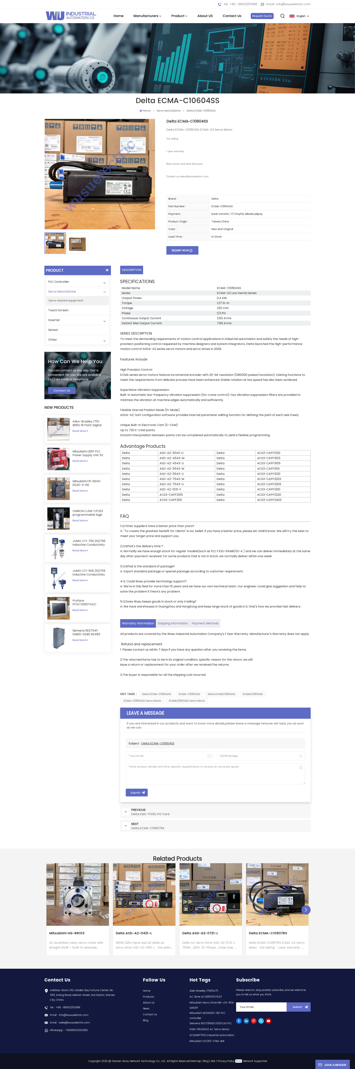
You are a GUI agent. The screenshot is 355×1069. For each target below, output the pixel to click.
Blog (145, 1020)
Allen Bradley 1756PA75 (204, 991)
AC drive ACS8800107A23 (206, 997)
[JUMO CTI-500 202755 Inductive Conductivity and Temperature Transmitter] (58, 578)
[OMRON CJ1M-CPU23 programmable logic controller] (58, 518)
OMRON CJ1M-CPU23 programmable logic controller (87, 513)
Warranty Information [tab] (138, 623)
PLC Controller (58, 282)
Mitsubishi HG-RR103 (66, 933)
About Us (148, 1003)
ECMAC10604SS (253, 694)
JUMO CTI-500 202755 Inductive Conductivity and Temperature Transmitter (88, 572)
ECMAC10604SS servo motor (187, 701)
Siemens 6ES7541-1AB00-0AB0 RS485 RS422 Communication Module (88, 632)
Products (148, 997)
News (146, 1008)
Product (178, 16)
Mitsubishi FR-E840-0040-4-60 (87, 483)
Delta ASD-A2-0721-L (200, 933)
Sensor (53, 330)
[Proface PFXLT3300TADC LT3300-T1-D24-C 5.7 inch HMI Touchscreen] (58, 608)
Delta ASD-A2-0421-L (134, 933)
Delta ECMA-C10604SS (156, 694)
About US (205, 16)
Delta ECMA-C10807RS (268, 933)
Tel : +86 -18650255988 (65, 1007)
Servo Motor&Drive (169, 111)
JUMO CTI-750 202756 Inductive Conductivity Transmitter (88, 543)
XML (213, 1061)
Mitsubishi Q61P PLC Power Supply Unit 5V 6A (87, 453)
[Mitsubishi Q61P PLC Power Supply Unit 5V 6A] (58, 459)
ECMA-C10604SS (189, 694)
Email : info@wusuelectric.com (69, 1015)
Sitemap (196, 1061)
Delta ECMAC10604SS (221, 694)
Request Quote (262, 16)
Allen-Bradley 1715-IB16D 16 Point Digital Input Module (87, 423)
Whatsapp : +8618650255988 (69, 1030)
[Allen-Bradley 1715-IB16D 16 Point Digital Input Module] (58, 429)
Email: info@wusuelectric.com (288, 4)
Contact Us (232, 16)
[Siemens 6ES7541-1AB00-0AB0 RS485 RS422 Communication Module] (58, 638)
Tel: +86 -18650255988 (240, 4)
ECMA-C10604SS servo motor (142, 701)
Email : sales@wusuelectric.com (70, 1023)
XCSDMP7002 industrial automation (212, 1035)
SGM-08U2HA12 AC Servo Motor (209, 1029)
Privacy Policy (226, 1061)
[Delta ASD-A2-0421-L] (144, 894)
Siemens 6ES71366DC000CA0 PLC (211, 1023)
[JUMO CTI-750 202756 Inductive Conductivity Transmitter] (58, 548)
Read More (79, 431)
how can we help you (75, 362)
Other (52, 340)
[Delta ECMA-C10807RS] (277, 894)
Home (119, 16)
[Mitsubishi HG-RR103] (77, 894)
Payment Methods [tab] (205, 623)
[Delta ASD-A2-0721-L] (211, 894)
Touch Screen (58, 310)
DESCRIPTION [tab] (131, 270)
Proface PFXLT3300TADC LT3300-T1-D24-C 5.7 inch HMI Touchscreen (88, 602)
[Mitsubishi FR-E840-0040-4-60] (58, 489)
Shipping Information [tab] (173, 623)
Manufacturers (145, 16)
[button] (306, 909)
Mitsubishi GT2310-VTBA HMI (207, 1041)
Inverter (54, 320)
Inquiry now (180, 250)
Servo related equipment (66, 300)
